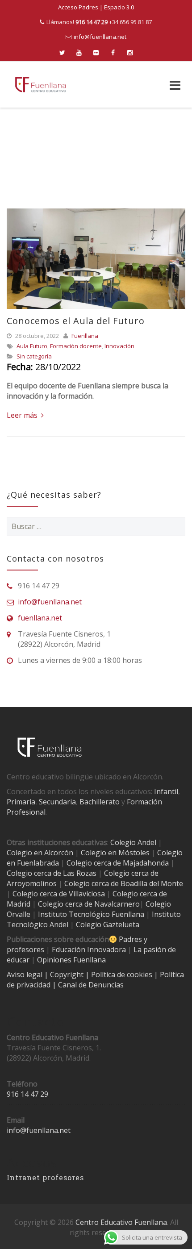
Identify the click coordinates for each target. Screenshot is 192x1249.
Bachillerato (99, 802)
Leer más (23, 415)
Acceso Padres (78, 7)
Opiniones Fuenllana (71, 960)
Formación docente (76, 346)
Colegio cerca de (131, 873)
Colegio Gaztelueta (107, 924)
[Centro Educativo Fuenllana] (41, 85)
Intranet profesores (45, 1177)
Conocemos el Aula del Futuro (76, 321)
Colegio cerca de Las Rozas (51, 873)
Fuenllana (84, 336)
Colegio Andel (133, 842)
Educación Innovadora (89, 949)
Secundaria (57, 802)
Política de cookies (122, 974)
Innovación (119, 346)
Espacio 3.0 (119, 7)
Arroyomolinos (32, 883)
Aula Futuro (32, 346)
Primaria (21, 802)
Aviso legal (25, 974)
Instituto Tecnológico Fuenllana (91, 914)
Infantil (166, 791)
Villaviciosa (87, 894)
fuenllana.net (40, 618)
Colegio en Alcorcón (40, 853)
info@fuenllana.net (100, 37)
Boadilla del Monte (152, 883)
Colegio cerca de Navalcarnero (89, 904)
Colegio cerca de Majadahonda (118, 863)
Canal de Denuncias (90, 985)
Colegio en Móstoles (115, 853)
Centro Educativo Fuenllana (121, 1222)
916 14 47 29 (27, 1094)
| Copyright (64, 974)
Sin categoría (34, 356)
